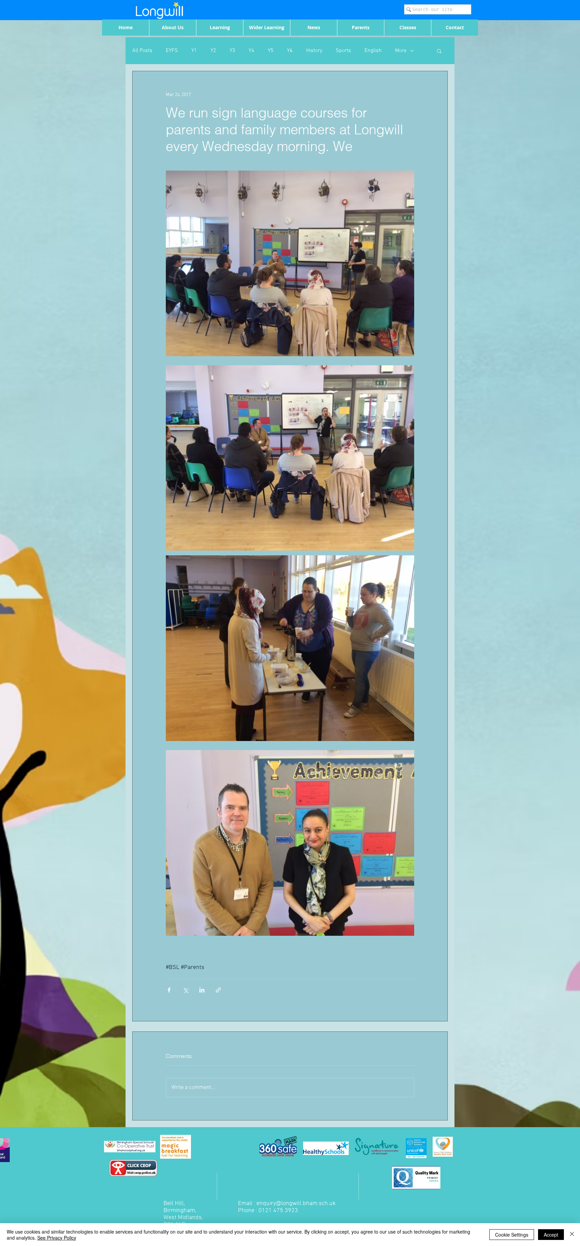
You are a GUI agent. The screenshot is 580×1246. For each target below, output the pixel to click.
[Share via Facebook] (169, 990)
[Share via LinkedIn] (202, 990)
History (314, 50)
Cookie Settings (511, 1234)
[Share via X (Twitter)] (185, 990)
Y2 (213, 50)
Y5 (271, 50)
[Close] (572, 1235)
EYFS (172, 50)
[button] (439, 50)
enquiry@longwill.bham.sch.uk (296, 1203)
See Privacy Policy (56, 1237)
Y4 (251, 50)
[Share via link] (218, 990)
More (400, 50)
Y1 (194, 50)
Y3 (232, 50)
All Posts (142, 50)
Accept (551, 1234)
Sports (343, 50)
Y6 (290, 50)
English (373, 50)
